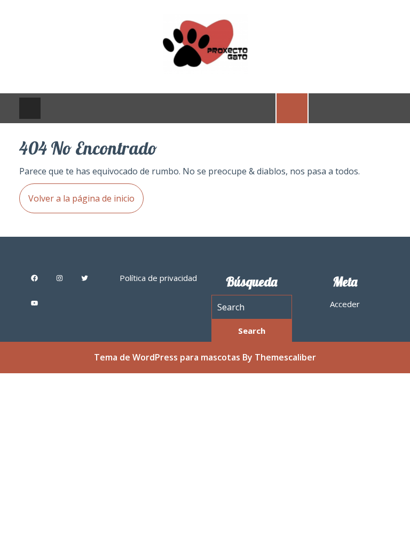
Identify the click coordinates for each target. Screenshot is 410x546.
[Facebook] (34, 278)
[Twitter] (84, 278)
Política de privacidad (158, 277)
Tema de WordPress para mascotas (167, 357)
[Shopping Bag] (292, 107)
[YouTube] (34, 303)
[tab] (30, 108)
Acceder (345, 304)
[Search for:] (251, 307)
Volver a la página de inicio (77, 193)
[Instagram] (59, 278)
